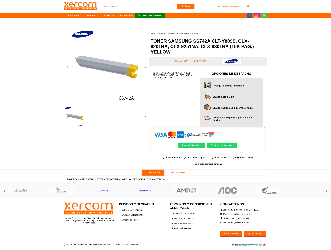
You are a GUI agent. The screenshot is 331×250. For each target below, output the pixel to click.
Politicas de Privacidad (182, 218)
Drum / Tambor (184, 33)
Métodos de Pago (130, 220)
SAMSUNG (195, 33)
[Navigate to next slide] (145, 67)
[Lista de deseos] (248, 6)
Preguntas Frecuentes (182, 228)
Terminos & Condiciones (183, 214)
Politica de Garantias (181, 223)
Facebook (233, 233)
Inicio (153, 33)
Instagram (256, 233)
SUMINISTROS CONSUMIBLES (166, 33)
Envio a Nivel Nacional (132, 215)
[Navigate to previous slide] (67, 67)
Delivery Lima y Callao (132, 210)
